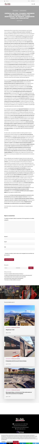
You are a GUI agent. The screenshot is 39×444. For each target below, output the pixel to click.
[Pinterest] (16, 443)
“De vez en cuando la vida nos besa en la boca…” (13, 273)
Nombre (6, 236)
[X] (9, 443)
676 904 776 (17, 425)
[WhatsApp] (29, 443)
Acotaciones (15, 10)
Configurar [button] (3, 441)
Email (5, 241)
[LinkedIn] (23, 443)
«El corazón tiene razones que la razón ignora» (13, 278)
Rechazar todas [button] (9, 441)
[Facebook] (3, 443)
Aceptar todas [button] (15, 441)
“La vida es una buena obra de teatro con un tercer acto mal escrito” (18, 275)
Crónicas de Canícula (15, 327)
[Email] (35, 443)
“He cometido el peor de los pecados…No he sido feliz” (15, 276)
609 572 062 (14, 427)
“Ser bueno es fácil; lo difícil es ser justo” (12, 279)
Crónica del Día (23, 10)
